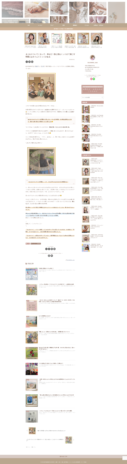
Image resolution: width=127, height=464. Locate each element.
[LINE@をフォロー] (52, 256)
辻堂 (43, 66)
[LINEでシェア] (29, 62)
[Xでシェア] (46, 249)
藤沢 (37, 66)
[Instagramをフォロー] (49, 256)
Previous (23, 40)
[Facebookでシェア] (27, 62)
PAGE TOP (64, 456)
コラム (28, 243)
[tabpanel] (30, 40)
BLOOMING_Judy (93, 62)
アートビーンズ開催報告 (36, 243)
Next (104, 40)
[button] (32, 62)
